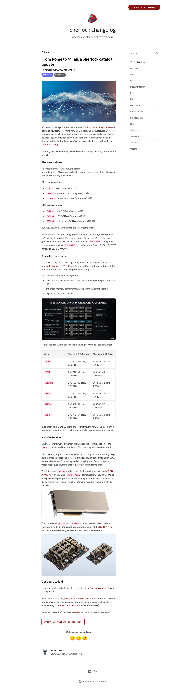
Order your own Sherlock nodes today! (63, 621)
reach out (79, 612)
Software (134, 136)
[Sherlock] (92, 19)
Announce (135, 68)
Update (133, 148)
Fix (131, 99)
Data (132, 80)
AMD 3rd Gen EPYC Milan (59, 265)
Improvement (136, 111)
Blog (132, 74)
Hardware (135, 105)
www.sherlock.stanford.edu (92, 37)
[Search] (157, 53)
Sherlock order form (69, 605)
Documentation (137, 86)
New (132, 124)
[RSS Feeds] (95, 670)
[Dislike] (84, 638)
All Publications (138, 62)
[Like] (72, 638)
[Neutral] (78, 638)
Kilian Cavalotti (58, 650)
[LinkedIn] (91, 670)
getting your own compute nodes (79, 598)
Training (134, 142)
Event (133, 93)
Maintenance (136, 117)
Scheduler (135, 130)
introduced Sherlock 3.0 (99, 127)
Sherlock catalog (49, 144)
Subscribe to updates (144, 7)
